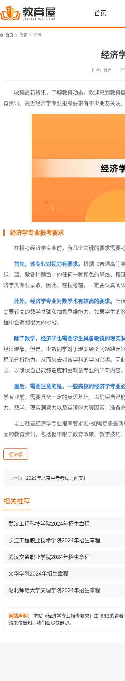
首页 (100, 13)
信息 (23, 35)
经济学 (16, 454)
